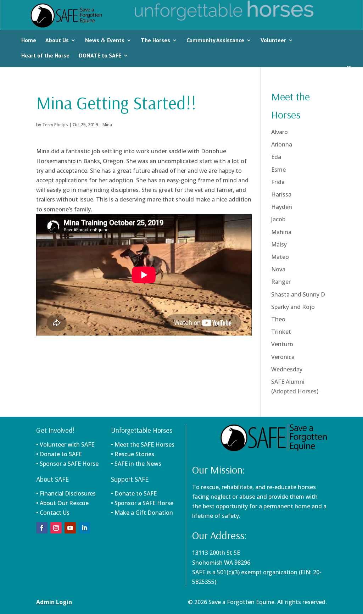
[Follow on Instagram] (56, 527)
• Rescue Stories (132, 454)
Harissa (281, 194)
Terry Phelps (55, 125)
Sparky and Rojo (293, 307)
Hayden (281, 207)
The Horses (155, 40)
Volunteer (273, 40)
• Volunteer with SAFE (65, 444)
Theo (278, 319)
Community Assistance (215, 40)
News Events (104, 40)
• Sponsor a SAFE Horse (142, 503)
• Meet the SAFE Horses (142, 444)
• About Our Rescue (62, 503)
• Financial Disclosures (66, 493)
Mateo (280, 257)
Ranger (281, 282)
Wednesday (286, 369)
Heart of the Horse (45, 55)
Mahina (281, 232)
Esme (278, 169)
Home (28, 40)
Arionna (281, 144)
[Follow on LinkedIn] (84, 527)
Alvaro (279, 132)
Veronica (283, 357)
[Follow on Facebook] (42, 527)
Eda (276, 157)
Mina (107, 125)
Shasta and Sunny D (298, 294)
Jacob (278, 219)
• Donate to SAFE (59, 454)
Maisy (279, 244)
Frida (278, 182)
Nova (278, 269)
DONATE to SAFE (100, 55)
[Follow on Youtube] (70, 527)
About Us (57, 40)
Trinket (281, 332)
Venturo (282, 344)
